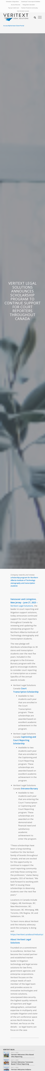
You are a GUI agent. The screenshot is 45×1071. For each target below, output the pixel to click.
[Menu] (39, 17)
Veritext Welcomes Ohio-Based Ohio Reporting (22, 1055)
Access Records (15, 4)
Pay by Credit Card (13, 8)
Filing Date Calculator (29, 4)
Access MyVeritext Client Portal (13, 26)
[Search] (34, 17)
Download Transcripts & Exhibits (30, 1)
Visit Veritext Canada (23, 11)
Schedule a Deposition (12, 1)
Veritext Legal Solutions (21, 605)
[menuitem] (12, 1)
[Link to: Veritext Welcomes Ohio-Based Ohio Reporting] (6, 1054)
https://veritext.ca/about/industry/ (26, 934)
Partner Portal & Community (29, 8)
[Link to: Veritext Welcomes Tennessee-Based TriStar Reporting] (6, 1062)
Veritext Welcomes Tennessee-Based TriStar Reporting (22, 1063)
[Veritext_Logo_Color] (18, 17)
